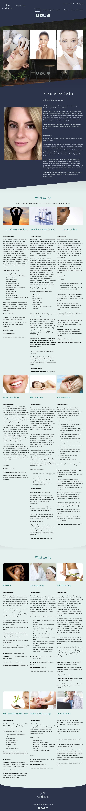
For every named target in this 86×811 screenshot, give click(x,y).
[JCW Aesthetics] (7, 11)
